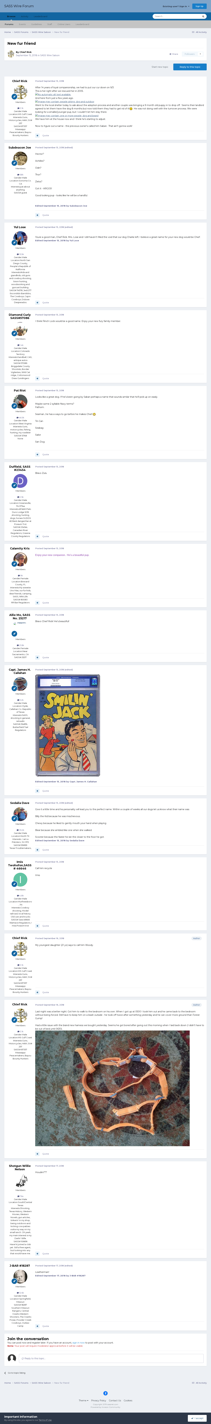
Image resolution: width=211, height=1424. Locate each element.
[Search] (203, 16)
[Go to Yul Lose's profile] (20, 238)
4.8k (21, 895)
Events (22, 24)
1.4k (21, 345)
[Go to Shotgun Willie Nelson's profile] (20, 1180)
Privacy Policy (98, 1400)
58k (21, 174)
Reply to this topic (190, 67)
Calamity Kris (20, 548)
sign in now (78, 1342)
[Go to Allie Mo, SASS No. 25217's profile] (20, 629)
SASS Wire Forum (19, 6)
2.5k (21, 497)
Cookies (128, 1400)
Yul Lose (20, 227)
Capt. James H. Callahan (20, 671)
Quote (45, 135)
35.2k (21, 830)
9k (21, 575)
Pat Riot (20, 390)
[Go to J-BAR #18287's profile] (20, 1277)
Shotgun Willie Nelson (20, 1167)
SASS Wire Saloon (50, 55)
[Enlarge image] (53, 94)
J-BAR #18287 (20, 1265)
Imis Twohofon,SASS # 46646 (20, 865)
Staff (49, 24)
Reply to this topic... (35, 1358)
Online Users (63, 24)
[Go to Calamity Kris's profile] (20, 559)
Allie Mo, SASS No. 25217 (19, 616)
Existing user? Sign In (175, 6)
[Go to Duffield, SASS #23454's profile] (20, 481)
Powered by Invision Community (105, 1407)
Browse (11, 16)
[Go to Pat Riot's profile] (20, 401)
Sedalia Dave (19, 803)
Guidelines (36, 24)
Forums (9, 24)
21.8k (21, 645)
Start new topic (160, 67)
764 (21, 1196)
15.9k (21, 254)
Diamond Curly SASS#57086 (20, 316)
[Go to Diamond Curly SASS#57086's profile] (20, 329)
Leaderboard (82, 24)
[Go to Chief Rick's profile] (10, 54)
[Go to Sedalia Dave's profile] (20, 814)
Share (174, 54)
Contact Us (115, 1400)
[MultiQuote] (37, 135)
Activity (24, 16)
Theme (83, 1400)
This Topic (191, 16)
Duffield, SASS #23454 (19, 468)
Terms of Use (45, 1420)
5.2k (21, 700)
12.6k (21, 1293)
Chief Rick (25, 52)
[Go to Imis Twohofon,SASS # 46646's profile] (20, 880)
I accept (198, 1418)
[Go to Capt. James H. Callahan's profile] (20, 684)
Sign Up (199, 6)
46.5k (21, 417)
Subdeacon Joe (19, 147)
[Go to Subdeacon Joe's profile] (20, 159)
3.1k (21, 108)
